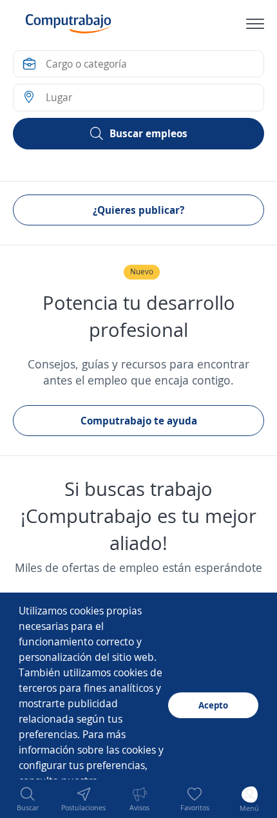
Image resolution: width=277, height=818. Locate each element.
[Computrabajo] (68, 23)
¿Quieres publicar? (138, 210)
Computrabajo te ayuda (139, 421)
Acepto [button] (213, 705)
